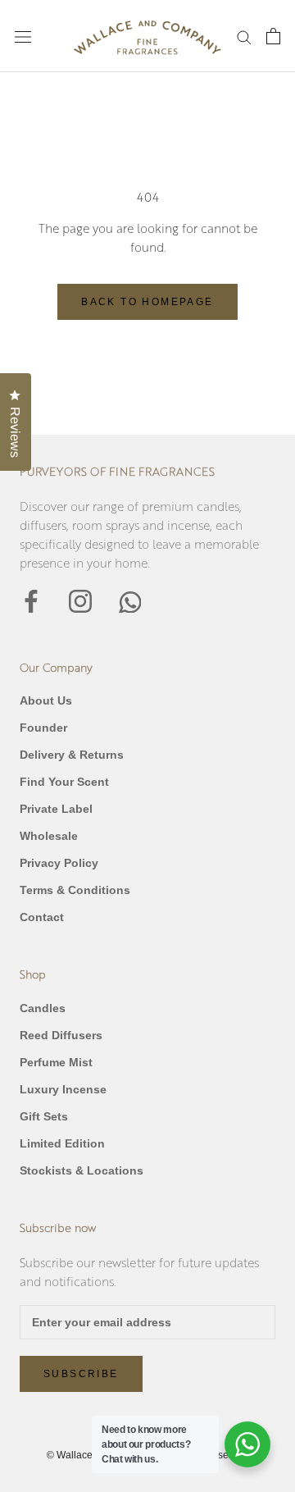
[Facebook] (31, 600)
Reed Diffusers (61, 1035)
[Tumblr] (129, 600)
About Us (46, 700)
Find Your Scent (64, 781)
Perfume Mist (56, 1062)
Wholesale (49, 835)
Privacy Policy (59, 862)
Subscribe (81, 1374)
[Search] (244, 36)
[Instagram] (80, 600)
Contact (42, 917)
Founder (43, 727)
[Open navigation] (23, 36)
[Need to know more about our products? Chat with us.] (247, 1444)
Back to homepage (147, 302)
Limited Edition (62, 1143)
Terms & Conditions (75, 890)
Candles (43, 1008)
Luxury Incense (63, 1089)
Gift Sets (44, 1116)
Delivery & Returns (72, 754)
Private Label (56, 808)
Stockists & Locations (81, 1170)
